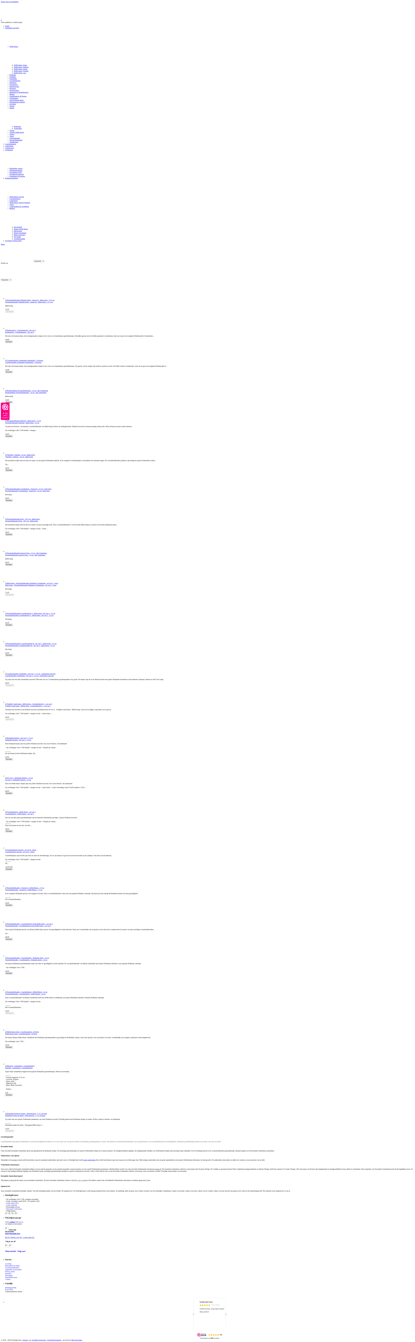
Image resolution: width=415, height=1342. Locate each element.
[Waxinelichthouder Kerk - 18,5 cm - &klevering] (209, 510)
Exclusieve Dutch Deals (13, 241)
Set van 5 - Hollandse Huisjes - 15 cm (18, 780)
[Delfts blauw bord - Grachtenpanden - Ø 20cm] (209, 1022)
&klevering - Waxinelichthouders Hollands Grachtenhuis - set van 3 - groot (30, 585)
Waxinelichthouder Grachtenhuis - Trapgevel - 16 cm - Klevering (27, 491)
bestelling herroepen (39, 1340)
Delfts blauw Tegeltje (21, 71)
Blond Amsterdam (20, 233)
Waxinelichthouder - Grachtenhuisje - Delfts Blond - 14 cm (25, 994)
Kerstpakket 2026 (16, 172)
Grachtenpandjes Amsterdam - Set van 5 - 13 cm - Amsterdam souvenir (29, 676)
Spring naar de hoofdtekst (9, 2)
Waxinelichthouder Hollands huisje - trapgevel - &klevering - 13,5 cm (29, 302)
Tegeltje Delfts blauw (17, 132)
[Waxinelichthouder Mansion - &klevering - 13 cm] (209, 411)
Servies (12, 106)
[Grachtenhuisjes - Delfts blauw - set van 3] (209, 802)
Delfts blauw (14, 46)
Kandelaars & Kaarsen (17, 176)
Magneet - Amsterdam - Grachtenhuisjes (19, 1068)
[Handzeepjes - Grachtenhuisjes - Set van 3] (209, 321)
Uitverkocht (9, 311)
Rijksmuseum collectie (17, 102)
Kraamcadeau (14, 90)
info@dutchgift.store (12, 1234)
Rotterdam (17, 126)
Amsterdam (18, 128)
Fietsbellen (13, 79)
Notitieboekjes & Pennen (18, 96)
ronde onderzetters (89, 1160)
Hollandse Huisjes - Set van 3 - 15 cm (18, 740)
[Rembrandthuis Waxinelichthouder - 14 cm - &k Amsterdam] (209, 381)
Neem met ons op (14, 1222)
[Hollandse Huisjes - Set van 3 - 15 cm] (209, 728)
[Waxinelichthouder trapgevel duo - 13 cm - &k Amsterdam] (209, 544)
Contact (7, 1279)
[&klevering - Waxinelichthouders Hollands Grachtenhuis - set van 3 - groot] (209, 574)
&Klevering (18, 231)
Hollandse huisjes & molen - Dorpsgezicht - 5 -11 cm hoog (25, 1115)
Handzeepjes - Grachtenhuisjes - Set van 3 (19, 332)
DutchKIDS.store (11, 1277)
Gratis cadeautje (12, 1205)
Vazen (12, 136)
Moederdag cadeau (16, 168)
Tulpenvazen (9, 148)
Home (7, 26)
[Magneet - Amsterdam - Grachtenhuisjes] (209, 1056)
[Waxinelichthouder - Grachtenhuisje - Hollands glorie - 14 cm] (209, 948)
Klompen (13, 88)
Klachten (8, 1273)
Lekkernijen (9, 146)
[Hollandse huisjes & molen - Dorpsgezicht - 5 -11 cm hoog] (209, 1104)
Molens (12, 94)
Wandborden (14, 142)
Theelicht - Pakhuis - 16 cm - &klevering (19, 457)
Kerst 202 (8, 1290)
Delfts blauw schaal (20, 69)
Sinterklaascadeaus (16, 170)
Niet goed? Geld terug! (14, 1209)
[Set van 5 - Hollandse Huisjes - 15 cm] (209, 768)
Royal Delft (18, 227)
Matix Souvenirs (19, 235)
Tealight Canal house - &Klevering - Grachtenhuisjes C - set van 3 (27, 706)
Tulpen (12, 134)
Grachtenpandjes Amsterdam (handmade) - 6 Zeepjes (23, 362)
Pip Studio (17, 237)
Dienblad (13, 75)
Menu (3, 244)
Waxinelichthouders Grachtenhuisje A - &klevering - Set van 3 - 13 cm (29, 615)
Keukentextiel (14, 86)
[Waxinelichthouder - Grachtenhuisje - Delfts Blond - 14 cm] (209, 982)
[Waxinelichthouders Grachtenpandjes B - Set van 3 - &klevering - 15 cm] (209, 634)
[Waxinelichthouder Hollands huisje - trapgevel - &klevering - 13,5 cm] (209, 291)
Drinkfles (13, 77)
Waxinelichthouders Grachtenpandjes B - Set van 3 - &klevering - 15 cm (30, 646)
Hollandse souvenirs (12, 28)
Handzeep (13, 83)
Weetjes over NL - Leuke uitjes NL (22, 1237)
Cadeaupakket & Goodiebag (19, 206)
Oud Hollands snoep (17, 100)
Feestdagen (9, 150)
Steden (12, 108)
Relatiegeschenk (10, 1288)
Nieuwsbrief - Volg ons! (15, 1251)
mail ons (80, 1180)
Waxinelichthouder (16, 140)
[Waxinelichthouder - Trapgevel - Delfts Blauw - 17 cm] (209, 878)
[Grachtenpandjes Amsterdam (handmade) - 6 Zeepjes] (209, 351)
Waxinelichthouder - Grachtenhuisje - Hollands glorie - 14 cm (26, 960)
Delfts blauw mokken (21, 67)
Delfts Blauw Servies (17, 197)
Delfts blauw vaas (20, 73)
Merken (12, 208)
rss (30, 1340)
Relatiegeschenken (11, 178)
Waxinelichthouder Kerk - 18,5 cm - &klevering (21, 521)
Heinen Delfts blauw (21, 229)
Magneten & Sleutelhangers (19, 92)
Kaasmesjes (14, 85)
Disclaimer (9, 1275)
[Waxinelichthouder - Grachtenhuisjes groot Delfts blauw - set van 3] (209, 914)
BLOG (7, 1237)
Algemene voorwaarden (13, 1270)
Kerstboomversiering (17, 174)
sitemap (25, 1340)
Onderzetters (14, 98)
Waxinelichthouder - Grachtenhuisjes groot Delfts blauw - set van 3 (28, 926)
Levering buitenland (12, 1268)
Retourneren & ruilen (12, 1266)
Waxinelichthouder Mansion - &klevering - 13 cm (22, 423)
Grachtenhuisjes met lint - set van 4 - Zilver (20, 852)
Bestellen (9, 342)
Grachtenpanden (19, 239)
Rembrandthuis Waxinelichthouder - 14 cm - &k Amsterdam (25, 393)
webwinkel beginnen (54, 1340)
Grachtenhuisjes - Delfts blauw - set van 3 (19, 814)
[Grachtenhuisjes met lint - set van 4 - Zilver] (209, 840)
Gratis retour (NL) (12, 1203)
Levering (8, 1264)
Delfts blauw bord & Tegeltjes (20, 203)
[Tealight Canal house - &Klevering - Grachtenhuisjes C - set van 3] (209, 694)
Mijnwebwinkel (76, 1340)
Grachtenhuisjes (15, 81)
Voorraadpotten (15, 138)
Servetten (13, 104)
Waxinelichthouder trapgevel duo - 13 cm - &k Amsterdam (25, 555)
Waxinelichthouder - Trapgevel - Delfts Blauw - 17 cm (23, 890)
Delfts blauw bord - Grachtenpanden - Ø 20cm (21, 1034)
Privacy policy (10, 1271)
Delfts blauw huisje (20, 65)
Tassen (12, 130)
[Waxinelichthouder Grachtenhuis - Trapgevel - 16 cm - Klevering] (209, 479)
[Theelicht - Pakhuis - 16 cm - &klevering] (209, 445)
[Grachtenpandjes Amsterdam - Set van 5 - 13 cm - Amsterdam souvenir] (209, 664)
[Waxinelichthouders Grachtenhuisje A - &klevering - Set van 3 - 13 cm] (209, 604)
